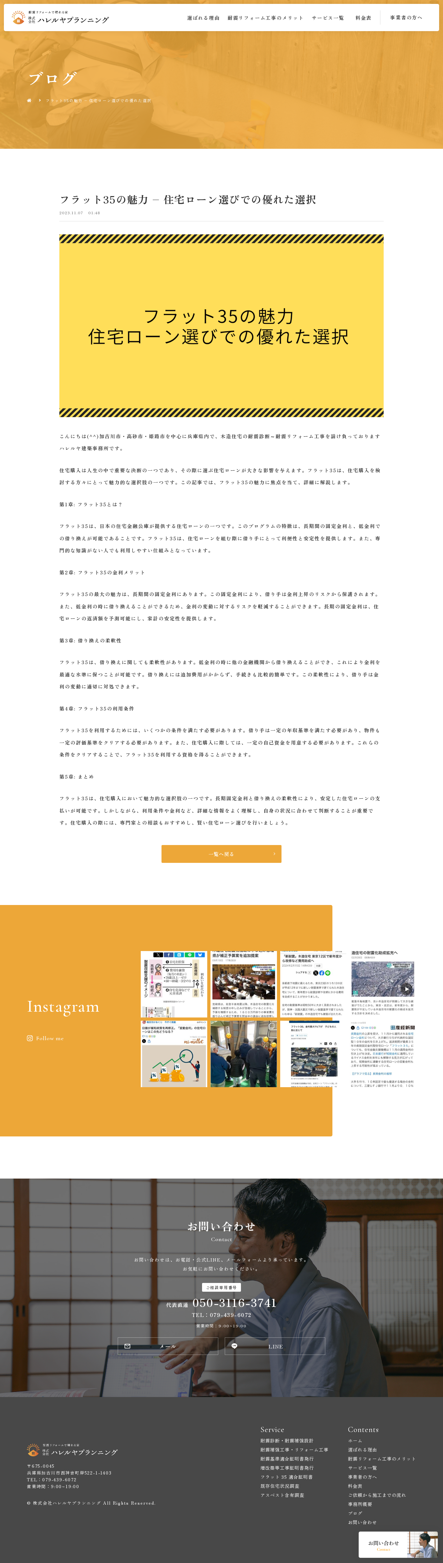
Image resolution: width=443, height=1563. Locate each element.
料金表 (363, 17)
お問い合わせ (362, 1522)
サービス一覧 (328, 17)
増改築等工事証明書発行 (287, 1467)
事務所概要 (360, 1504)
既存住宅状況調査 (279, 1486)
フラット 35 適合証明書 (286, 1477)
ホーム (355, 1440)
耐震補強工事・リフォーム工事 (294, 1449)
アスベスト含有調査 (282, 1495)
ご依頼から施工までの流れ (377, 1495)
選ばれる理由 (203, 17)
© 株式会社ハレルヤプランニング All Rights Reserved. (91, 1503)
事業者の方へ (362, 1477)
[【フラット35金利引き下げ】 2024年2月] (313, 1054)
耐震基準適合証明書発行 (287, 1458)
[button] (406, 17)
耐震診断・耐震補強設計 (287, 1440)
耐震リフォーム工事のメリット (266, 17)
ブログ (355, 1513)
